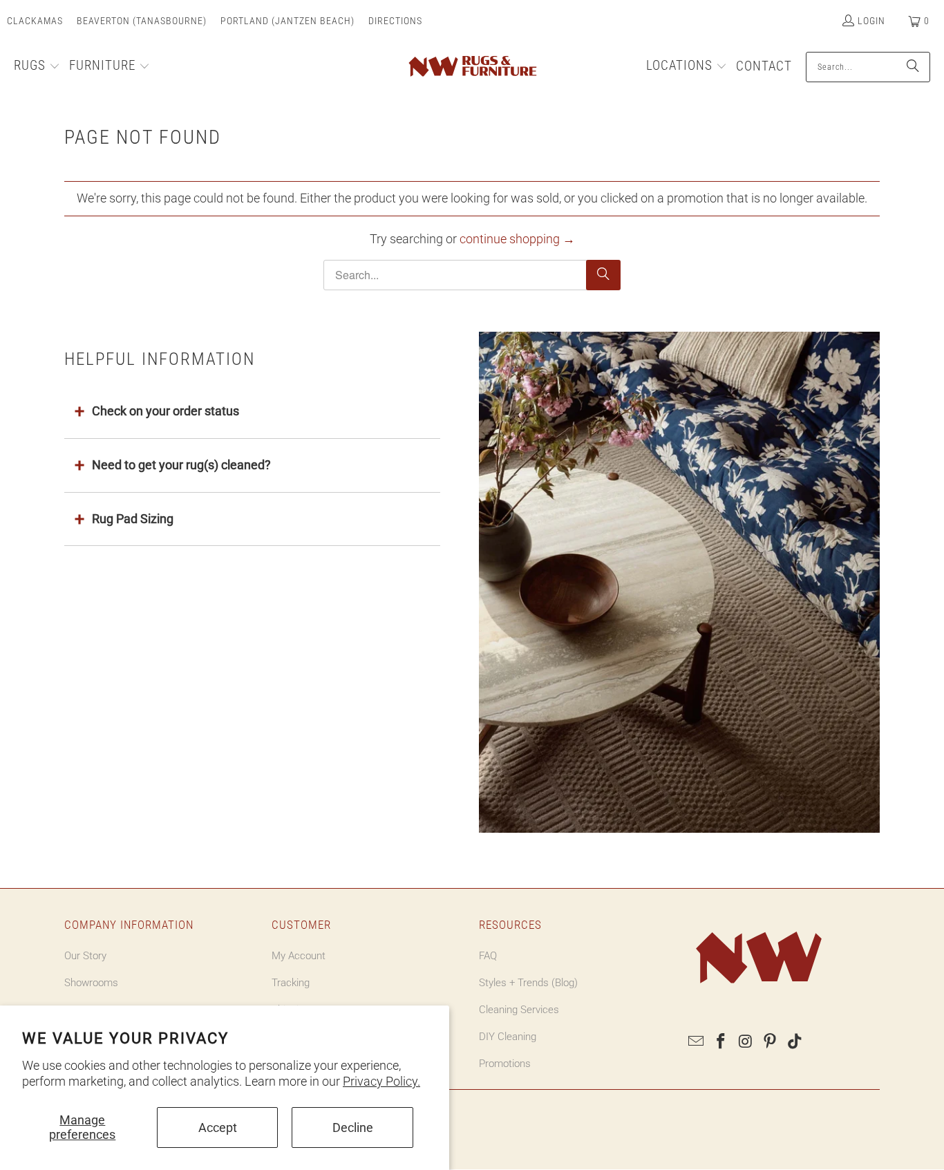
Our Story (85, 956)
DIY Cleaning (507, 1036)
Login (871, 20)
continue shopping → (517, 239)
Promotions (505, 1063)
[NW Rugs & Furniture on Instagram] (745, 1042)
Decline (352, 1127)
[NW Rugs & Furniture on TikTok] (795, 1042)
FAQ (488, 956)
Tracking (291, 982)
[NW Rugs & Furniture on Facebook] (721, 1042)
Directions (395, 20)
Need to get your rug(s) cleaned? (181, 464)
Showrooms (91, 982)
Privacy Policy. (381, 1081)
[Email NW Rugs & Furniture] (696, 1042)
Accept (217, 1127)
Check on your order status (165, 411)
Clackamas (35, 20)
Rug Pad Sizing (132, 518)
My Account (298, 956)
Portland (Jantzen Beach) (287, 20)
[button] (37, 67)
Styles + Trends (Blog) (528, 982)
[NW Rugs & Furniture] (471, 67)
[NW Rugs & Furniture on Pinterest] (770, 1042)
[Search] (913, 67)
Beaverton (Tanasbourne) (142, 20)
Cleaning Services (519, 1009)
